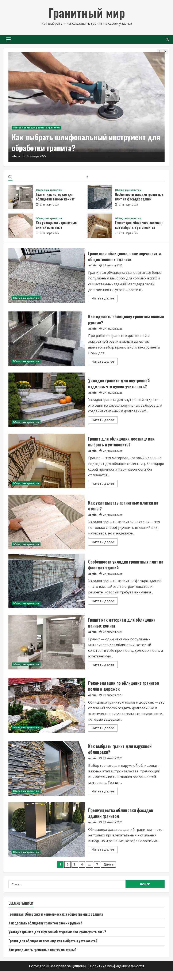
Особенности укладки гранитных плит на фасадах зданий (100, 197)
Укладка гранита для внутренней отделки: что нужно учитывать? (46, 400)
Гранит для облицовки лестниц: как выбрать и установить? (100, 226)
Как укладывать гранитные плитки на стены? (20, 226)
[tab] (47, 177)
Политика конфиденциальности (117, 966)
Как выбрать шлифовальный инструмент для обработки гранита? (86, 142)
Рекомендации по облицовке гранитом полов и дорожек (46, 705)
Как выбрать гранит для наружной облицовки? (46, 768)
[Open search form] (167, 39)
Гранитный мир (86, 12)
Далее (108, 864)
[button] (8, 39)
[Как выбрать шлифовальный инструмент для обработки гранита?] (86, 107)
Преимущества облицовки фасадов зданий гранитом (46, 829)
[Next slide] (165, 51)
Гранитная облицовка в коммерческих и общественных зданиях (46, 275)
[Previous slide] (159, 51)
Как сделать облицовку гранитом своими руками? (46, 338)
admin (16, 156)
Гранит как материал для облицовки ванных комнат (20, 197)
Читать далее (105, 299)
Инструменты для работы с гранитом (36, 127)
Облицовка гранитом (49, 190)
